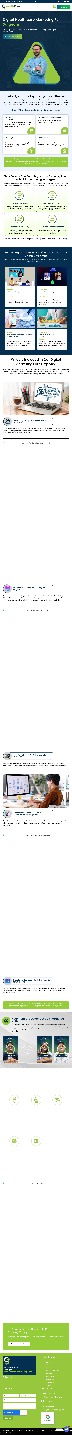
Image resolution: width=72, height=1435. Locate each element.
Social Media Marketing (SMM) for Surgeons (29, 588)
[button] (54, 6)
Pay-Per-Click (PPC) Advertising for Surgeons (30, 756)
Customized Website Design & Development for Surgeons (27, 813)
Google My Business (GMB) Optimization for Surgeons (32, 981)
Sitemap (44, 1430)
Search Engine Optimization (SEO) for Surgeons (30, 421)
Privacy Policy (53, 1430)
